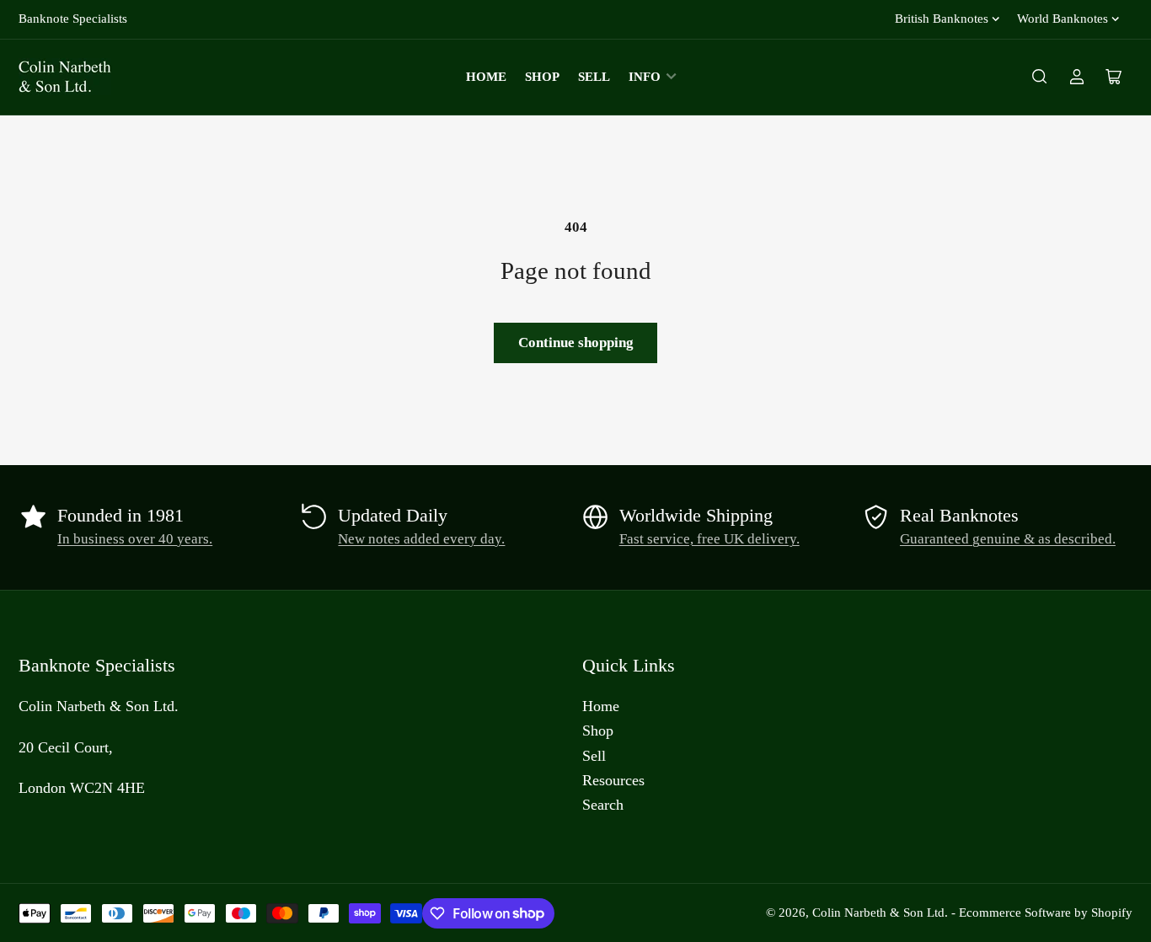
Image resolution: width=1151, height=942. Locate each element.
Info (645, 76)
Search (603, 804)
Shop (542, 76)
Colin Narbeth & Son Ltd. (880, 912)
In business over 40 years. (134, 539)
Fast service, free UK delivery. (709, 539)
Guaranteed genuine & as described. (1008, 539)
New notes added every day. (421, 539)
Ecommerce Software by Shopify (1045, 912)
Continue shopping (576, 343)
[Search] (1039, 76)
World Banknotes (1062, 18)
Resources (613, 780)
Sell (594, 76)
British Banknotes (941, 18)
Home (486, 76)
